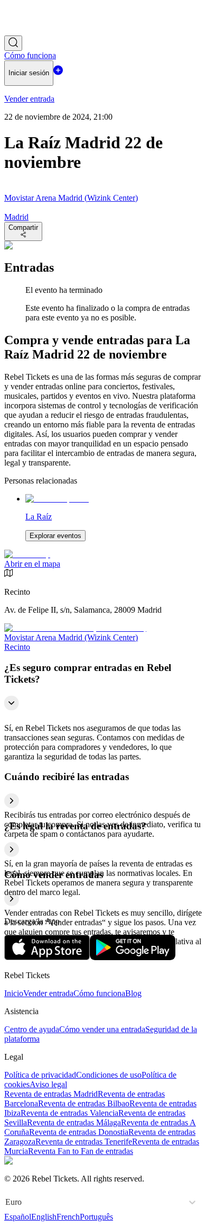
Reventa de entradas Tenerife (83, 1141)
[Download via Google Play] (132, 957)
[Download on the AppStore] (47, 957)
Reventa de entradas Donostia (78, 1131)
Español (17, 1216)
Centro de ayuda (31, 1029)
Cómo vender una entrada (102, 1029)
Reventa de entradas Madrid (51, 1093)
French (68, 1216)
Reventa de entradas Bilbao (83, 1103)
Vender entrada (48, 993)
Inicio (13, 993)
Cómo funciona (99, 993)
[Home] (33, 30)
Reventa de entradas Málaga (74, 1122)
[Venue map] (27, 554)
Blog (133, 993)
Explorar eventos (55, 536)
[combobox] (6, 1202)
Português (96, 1216)
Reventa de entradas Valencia (69, 1112)
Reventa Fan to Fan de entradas (80, 1151)
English (44, 1216)
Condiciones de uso (109, 1074)
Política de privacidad (40, 1074)
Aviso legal (48, 1084)
